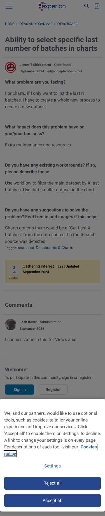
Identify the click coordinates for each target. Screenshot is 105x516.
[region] (52, 455)
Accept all (52, 500)
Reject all (52, 483)
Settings (52, 466)
